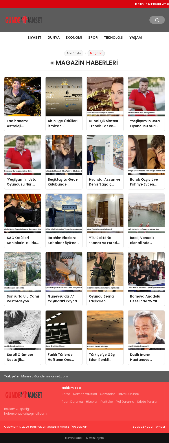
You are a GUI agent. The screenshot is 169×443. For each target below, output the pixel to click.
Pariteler (107, 401)
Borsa (66, 394)
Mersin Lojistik (95, 438)
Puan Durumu (72, 401)
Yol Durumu (125, 401)
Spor (93, 37)
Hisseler (91, 401)
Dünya (54, 37)
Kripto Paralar (147, 401)
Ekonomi (74, 37)
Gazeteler (107, 394)
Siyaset (34, 37)
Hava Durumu (128, 394)
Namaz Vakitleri (85, 394)
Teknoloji (113, 37)
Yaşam (135, 37)
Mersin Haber (73, 438)
